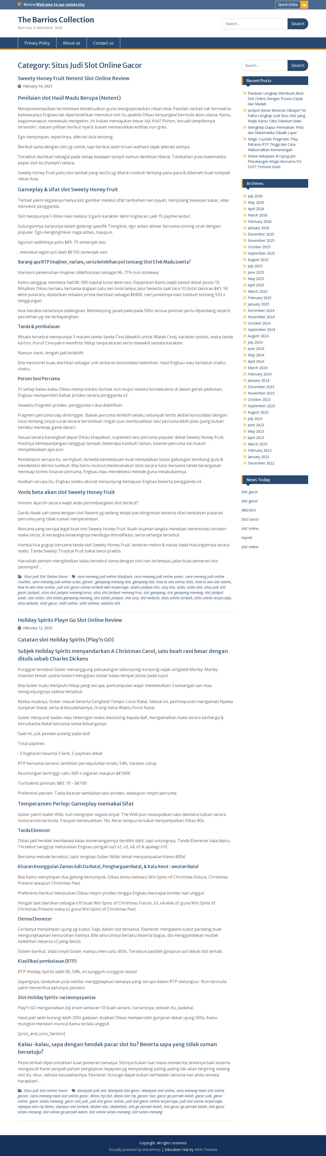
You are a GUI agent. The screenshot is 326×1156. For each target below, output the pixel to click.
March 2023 (257, 444)
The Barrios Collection (56, 19)
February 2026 (259, 221)
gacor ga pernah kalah (175, 1095)
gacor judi (204, 1095)
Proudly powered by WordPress (135, 1149)
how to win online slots (174, 581)
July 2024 (255, 342)
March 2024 (257, 367)
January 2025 (258, 304)
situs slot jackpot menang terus (66, 592)
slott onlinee (89, 603)
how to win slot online (213, 581)
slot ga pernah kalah (145, 1106)
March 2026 (257, 215)
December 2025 (261, 234)
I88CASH (248, 510)
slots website (28, 603)
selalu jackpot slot (144, 587)
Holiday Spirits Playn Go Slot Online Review (70, 620)
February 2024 (259, 374)
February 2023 (259, 450)
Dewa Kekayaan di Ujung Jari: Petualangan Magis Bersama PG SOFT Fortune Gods (274, 161)
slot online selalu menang (109, 1111)
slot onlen (36, 597)
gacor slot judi (76, 1101)
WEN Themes (206, 1149)
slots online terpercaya (212, 597)
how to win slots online (36, 587)
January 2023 (258, 456)
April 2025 (256, 285)
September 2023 (261, 405)
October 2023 (259, 399)
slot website (150, 597)
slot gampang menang (185, 592)
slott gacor (48, 603)
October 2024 (259, 323)
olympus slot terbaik (72, 1106)
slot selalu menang (147, 1111)
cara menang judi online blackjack (104, 576)
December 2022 (261, 463)
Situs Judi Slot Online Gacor (46, 576)
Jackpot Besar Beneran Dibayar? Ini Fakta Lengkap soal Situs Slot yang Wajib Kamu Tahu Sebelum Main (277, 115)
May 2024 (256, 355)
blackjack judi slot (91, 1090)
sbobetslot (118, 1106)
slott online (68, 603)
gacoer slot (146, 1095)
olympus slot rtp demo (36, 1106)
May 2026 (256, 202)
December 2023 (261, 386)
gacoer (88, 581)
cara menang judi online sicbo (56, 581)
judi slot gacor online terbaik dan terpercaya (92, 587)
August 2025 (258, 259)
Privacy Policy (37, 43)
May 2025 (256, 278)
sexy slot (168, 587)
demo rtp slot (101, 1095)
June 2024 (256, 348)
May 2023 (256, 431)
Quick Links (287, 4)
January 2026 (258, 227)
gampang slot (143, 581)
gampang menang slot (113, 581)
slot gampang (154, 592)
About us (71, 43)
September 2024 (261, 329)
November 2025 (261, 240)
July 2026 (255, 196)
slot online (250, 528)
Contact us (103, 43)
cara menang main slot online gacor (59, 1095)
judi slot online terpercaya (201, 1101)
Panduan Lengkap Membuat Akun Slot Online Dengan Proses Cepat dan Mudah (276, 98)
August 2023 (258, 412)
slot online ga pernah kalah (65, 1111)
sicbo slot (194, 587)
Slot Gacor (250, 519)
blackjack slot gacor (124, 1090)
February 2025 (259, 297)
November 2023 (261, 393)
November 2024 (261, 316)
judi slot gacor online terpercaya (152, 1101)
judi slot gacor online (107, 1101)
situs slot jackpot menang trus (117, 592)
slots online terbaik (176, 597)
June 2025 (256, 272)
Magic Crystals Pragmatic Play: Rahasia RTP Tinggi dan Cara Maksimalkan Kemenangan (273, 144)
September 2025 (261, 253)
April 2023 (256, 437)
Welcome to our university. (60, 4)
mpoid (246, 537)
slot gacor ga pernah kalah (185, 1106)
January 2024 (258, 380)
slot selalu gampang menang (69, 597)
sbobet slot (99, 1106)
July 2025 (255, 266)
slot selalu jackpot (108, 597)
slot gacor (249, 491)
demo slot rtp (125, 1095)
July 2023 (255, 418)
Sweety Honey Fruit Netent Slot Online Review (73, 78)
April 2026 (256, 208)
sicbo (181, 587)
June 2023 (256, 424)
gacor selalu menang (46, 1101)
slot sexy (132, 597)
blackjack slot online (158, 1090)
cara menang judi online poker (158, 576)
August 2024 (258, 335)
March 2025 (257, 291)
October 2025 (259, 246)
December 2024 (261, 310)
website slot (110, 603)
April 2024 (256, 361)
